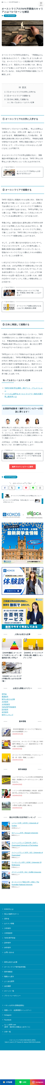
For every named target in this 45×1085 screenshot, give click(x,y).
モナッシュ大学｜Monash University (25, 833)
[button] (5, 488)
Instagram (7, 1015)
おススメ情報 (9, 923)
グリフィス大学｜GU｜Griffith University (26, 872)
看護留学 (5, 697)
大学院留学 (6, 704)
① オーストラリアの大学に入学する (21, 92)
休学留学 (5, 712)
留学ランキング (7, 715)
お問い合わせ (9, 952)
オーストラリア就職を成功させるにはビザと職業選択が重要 (29, 307)
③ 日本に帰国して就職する (18, 99)
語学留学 (5, 709)
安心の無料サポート (11, 914)
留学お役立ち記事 (8, 699)
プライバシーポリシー (12, 996)
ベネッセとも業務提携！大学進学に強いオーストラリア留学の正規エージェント (28, 456)
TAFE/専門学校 (9, 938)
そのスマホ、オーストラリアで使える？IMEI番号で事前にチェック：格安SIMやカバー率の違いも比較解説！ (27, 744)
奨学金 (4, 694)
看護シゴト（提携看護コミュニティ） (18, 1010)
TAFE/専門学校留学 (10, 15)
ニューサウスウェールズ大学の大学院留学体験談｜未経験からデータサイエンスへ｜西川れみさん (27, 779)
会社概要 (7, 986)
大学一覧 (7, 1032)
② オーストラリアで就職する (18, 96)
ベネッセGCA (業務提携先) (14, 1005)
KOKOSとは (8, 909)
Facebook (7, 1020)
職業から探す (9, 976)
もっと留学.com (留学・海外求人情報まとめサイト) (17, 1026)
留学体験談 (8, 972)
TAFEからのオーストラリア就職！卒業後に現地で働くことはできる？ (29, 293)
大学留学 (5, 702)
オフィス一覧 (9, 991)
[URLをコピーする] (40, 488)
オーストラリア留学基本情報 (15, 967)
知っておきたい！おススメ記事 (22, 102)
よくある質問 (9, 981)
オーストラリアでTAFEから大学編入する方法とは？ (28, 172)
